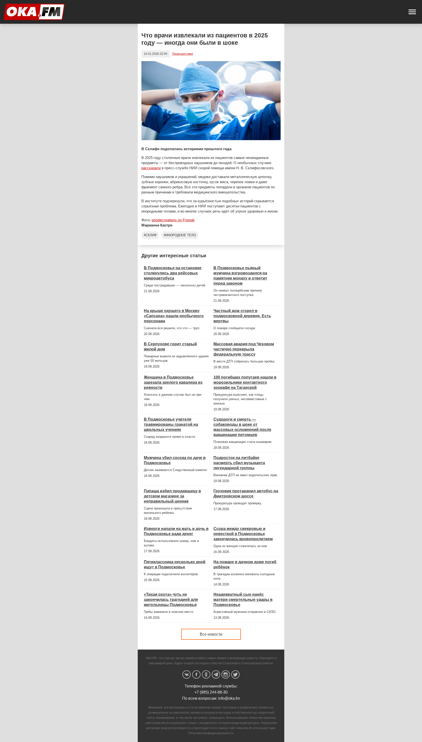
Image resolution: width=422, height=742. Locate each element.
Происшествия (182, 54)
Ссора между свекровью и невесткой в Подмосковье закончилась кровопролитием (243, 534)
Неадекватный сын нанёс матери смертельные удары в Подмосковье (243, 599)
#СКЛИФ (150, 235)
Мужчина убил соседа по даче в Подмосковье (175, 460)
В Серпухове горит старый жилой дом (170, 346)
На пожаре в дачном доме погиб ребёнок (244, 564)
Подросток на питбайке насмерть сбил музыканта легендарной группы (239, 463)
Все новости (211, 634)
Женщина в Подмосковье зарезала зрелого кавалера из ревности (173, 382)
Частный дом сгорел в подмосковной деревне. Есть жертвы (242, 316)
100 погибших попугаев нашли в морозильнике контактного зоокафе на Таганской (244, 382)
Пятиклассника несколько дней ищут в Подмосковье (174, 564)
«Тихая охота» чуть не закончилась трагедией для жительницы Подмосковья (171, 599)
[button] (412, 12)
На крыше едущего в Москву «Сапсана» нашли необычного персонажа (174, 316)
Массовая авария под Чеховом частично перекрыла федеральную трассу (243, 349)
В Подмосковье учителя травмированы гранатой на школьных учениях (171, 424)
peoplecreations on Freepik (173, 220)
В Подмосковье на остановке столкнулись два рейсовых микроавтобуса (172, 273)
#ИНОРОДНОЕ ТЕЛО (180, 235)
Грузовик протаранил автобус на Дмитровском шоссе (245, 493)
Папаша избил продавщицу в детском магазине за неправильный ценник (172, 496)
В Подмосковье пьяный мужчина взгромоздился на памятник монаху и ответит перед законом (240, 275)
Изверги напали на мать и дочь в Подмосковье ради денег (176, 531)
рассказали (151, 168)
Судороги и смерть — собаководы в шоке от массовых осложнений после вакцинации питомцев (242, 427)
